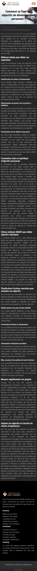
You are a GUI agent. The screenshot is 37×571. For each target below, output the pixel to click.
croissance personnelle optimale (14, 34)
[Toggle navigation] (34, 3)
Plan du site (18, 570)
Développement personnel (9, 27)
